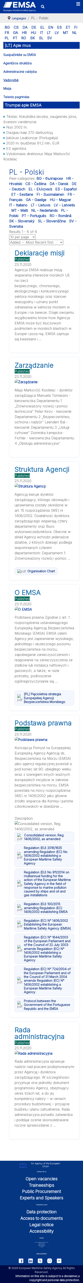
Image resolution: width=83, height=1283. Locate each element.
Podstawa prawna (43, 723)
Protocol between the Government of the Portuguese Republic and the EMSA (47, 1005)
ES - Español (66, 189)
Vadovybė (11, 80)
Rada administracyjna (40, 1033)
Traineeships (41, 1185)
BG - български (50, 178)
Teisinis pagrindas (16, 97)
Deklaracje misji (40, 253)
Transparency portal (41, 1204)
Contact (41, 1238)
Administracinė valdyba (20, 71)
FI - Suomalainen (50, 194)
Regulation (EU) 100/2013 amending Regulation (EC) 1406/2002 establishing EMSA (46, 908)
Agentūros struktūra (17, 63)
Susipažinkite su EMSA (19, 55)
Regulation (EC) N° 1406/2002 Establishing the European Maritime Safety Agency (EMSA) (47, 924)
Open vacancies (42, 1178)
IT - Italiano (18, 205)
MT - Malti (19, 210)
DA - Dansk (59, 184)
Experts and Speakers (41, 1197)
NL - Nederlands (44, 210)
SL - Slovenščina (52, 221)
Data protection (42, 1211)
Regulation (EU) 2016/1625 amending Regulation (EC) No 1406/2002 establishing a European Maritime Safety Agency (46, 855)
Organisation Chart (41, 571)
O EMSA (28, 592)
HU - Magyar (60, 199)
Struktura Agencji (42, 469)
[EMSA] (19, 7)
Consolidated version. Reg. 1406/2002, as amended (44, 837)
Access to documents (41, 1218)
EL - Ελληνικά (40, 189)
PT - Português (34, 215)
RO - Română (60, 215)
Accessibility (41, 1231)
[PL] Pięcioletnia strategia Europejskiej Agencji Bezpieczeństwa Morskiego (44, 698)
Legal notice (41, 1224)
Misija (7, 88)
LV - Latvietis (64, 205)
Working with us (41, 1171)
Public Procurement (41, 1191)
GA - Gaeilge (36, 199)
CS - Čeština (35, 184)
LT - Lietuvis (40, 205)
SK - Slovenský (22, 221)
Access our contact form (42, 1253)
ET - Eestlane (22, 194)
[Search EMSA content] (42, 6)
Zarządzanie (34, 365)
